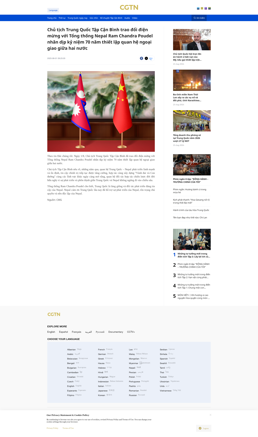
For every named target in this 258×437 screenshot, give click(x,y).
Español (63, 331)
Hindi (103, 372)
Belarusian (77, 358)
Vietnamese (170, 390)
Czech (73, 381)
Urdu (164, 386)
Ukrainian (169, 381)
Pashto (135, 386)
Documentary (115, 331)
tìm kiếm (201, 18)
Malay (138, 354)
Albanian (74, 349)
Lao (133, 349)
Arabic (73, 354)
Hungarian (106, 377)
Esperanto (76, 390)
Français (76, 331)
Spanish (167, 358)
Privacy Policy (52, 428)
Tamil (165, 367)
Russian (137, 395)
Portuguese (139, 381)
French (105, 349)
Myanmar (139, 363)
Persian (136, 372)
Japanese (106, 390)
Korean (105, 395)
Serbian (167, 349)
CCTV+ (131, 331)
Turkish (166, 377)
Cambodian (74, 372)
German (105, 354)
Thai (164, 372)
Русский (100, 331)
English (51, 331)
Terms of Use (68, 428)
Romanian (137, 390)
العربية (88, 331)
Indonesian (110, 381)
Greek (105, 358)
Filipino (74, 395)
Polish (135, 377)
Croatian (75, 377)
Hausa (104, 363)
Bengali (73, 363)
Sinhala (166, 354)
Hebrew (105, 367)
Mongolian (138, 358)
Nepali (135, 367)
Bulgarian (76, 367)
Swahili (167, 363)
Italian (104, 386)
